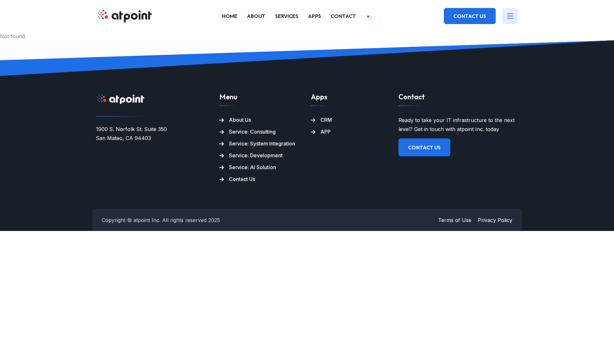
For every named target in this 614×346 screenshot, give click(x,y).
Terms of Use (454, 220)
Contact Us (469, 16)
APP (325, 131)
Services (286, 16)
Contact (343, 16)
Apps (314, 16)
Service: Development (256, 155)
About (256, 16)
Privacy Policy (495, 220)
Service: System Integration (262, 143)
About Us (240, 120)
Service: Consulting (252, 131)
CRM (326, 120)
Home (229, 16)
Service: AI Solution (252, 167)
